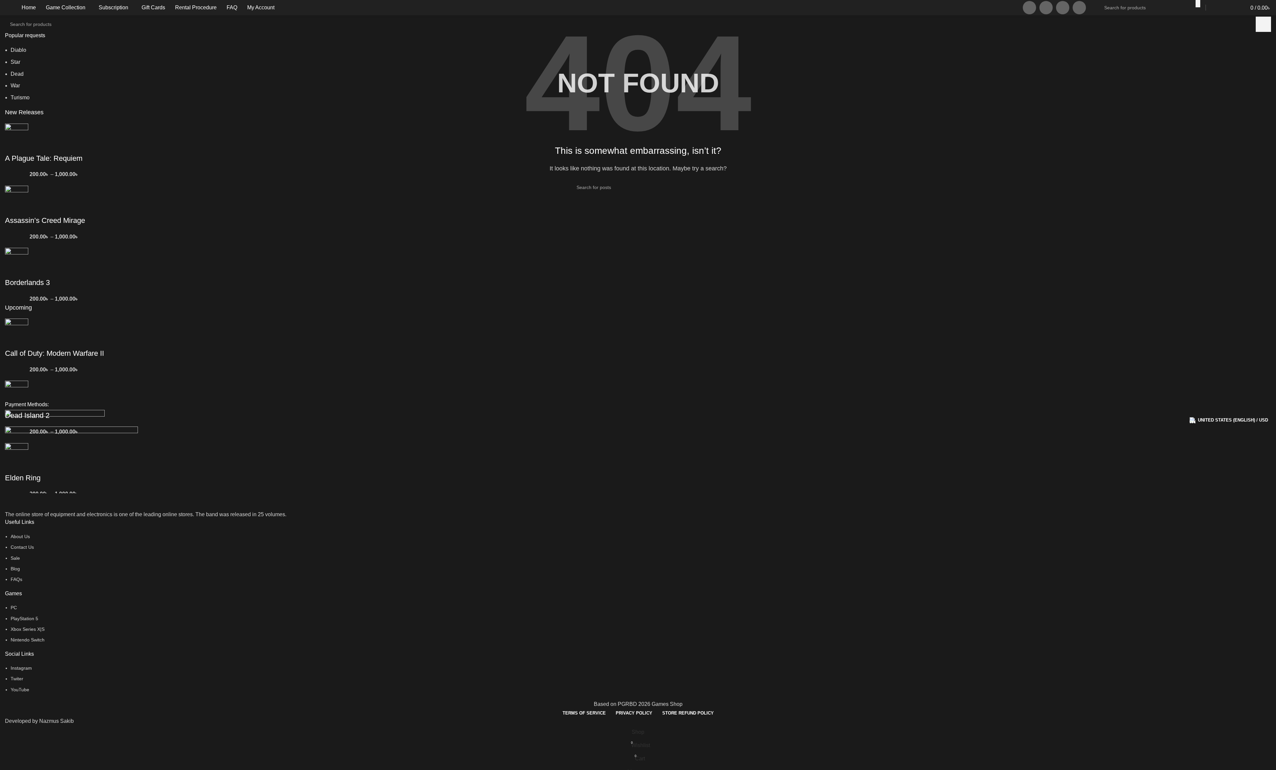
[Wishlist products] (1231, 7)
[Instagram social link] (1029, 7)
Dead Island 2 (27, 415)
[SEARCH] (1198, 3)
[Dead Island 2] (16, 395)
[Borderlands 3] (16, 262)
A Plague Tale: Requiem (43, 158)
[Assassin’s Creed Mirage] (16, 200)
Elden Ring (23, 478)
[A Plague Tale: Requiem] (16, 138)
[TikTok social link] (1062, 7)
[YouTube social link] (1046, 7)
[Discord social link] (1079, 7)
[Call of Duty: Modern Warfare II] (16, 333)
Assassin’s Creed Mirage (45, 220)
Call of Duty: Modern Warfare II (54, 353)
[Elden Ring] (16, 457)
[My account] (1218, 7)
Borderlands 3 (27, 282)
